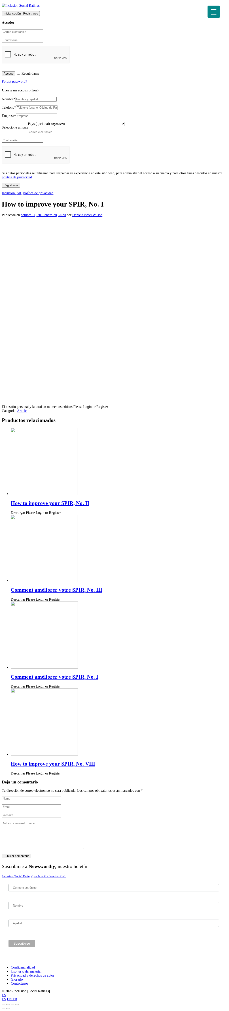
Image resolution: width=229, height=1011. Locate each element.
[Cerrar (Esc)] (3, 1004)
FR (15, 999)
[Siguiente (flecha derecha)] (8, 1008)
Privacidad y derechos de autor (32, 975)
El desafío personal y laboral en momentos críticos (55, 407)
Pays (39, 124)
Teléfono (9, 107)
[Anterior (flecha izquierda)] (3, 1008)
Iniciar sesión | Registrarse (21, 13)
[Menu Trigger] (214, 12)
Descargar (36, 513)
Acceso (8, 73)
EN (10, 999)
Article (22, 411)
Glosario (17, 979)
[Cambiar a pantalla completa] (12, 1004)
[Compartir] (8, 1004)
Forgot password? (14, 81)
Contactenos (19, 983)
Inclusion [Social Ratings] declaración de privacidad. (34, 876)
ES (4, 995)
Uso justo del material (26, 971)
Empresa (9, 116)
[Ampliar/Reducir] (17, 1004)
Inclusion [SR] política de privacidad (27, 193)
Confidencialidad (23, 967)
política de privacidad (17, 177)
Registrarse (11, 185)
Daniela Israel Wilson (87, 215)
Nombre (8, 99)
